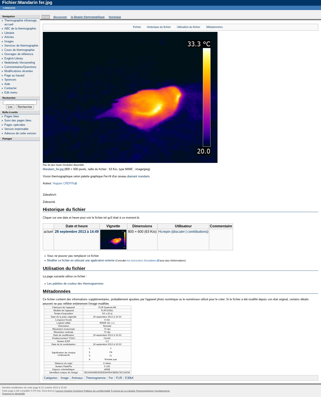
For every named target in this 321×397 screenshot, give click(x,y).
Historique (115, 17)
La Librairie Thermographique (88, 17)
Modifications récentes (18, 71)
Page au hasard (14, 75)
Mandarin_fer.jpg (53, 169)
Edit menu (10, 92)
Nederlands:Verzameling (19, 62)
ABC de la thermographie (20, 28)
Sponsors (10, 79)
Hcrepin (164, 231)
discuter (179, 231)
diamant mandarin (138, 176)
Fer (111, 378)
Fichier (45, 17)
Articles (9, 37)
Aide (7, 84)
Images (9, 41)
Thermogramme (96, 378)
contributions (197, 231)
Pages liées (11, 116)
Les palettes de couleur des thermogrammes (75, 283)
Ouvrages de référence (18, 54)
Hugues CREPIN (63, 183)
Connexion (9, 7)
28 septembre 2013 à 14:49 (77, 231)
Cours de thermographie (19, 50)
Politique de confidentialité (97, 391)
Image (65, 378)
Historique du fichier (159, 27)
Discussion (60, 17)
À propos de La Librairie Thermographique (132, 391)
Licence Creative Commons (69, 391)
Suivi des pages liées (17, 120)
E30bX (129, 378)
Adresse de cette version (20, 133)
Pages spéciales (14, 124)
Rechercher (9, 98)
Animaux (77, 378)
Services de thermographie (21, 45)
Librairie (9, 33)
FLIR (119, 378)
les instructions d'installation (141, 260)
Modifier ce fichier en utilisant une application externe (80, 260)
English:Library (13, 58)
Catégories (50, 378)
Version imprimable (16, 129)
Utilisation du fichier (188, 27)
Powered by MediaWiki (13, 393)
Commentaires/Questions (20, 67)
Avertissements (162, 391)
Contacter (10, 88)
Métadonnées (214, 27)
